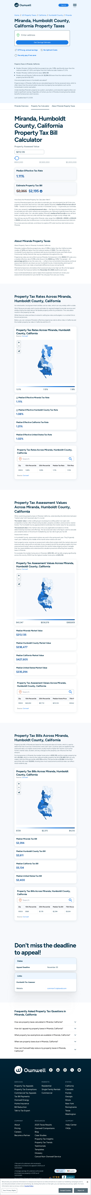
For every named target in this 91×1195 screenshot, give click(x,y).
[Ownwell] (22, 5)
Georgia (68, 1096)
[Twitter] (72, 1070)
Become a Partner (22, 1135)
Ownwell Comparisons (44, 1128)
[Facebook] (51, 1070)
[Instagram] (65, 1070)
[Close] (87, 1182)
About (17, 1125)
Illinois (68, 1100)
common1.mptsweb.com (56, 988)
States (68, 1082)
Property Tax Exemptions (25, 1089)
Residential (46, 1086)
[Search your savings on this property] (70, 459)
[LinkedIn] (58, 1070)
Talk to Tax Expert (22, 1110)
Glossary (38, 1153)
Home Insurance (21, 1103)
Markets (45, 1082)
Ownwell (25, 336)
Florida (68, 1093)
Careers (17, 1132)
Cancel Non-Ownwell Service (48, 1156)
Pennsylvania (71, 1107)
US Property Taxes (29, 15)
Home (16, 15)
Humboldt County (56, 15)
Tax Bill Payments (22, 1096)
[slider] (17, 158)
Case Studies (40, 1135)
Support (69, 1121)
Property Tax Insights (44, 1139)
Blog (37, 1132)
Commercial (47, 1093)
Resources (40, 1121)
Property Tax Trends (43, 1142)
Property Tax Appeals (23, 1086)
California (42, 15)
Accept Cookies (65, 1190)
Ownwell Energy (21, 1100)
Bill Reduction (20, 1107)
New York (69, 1103)
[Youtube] (79, 1070)
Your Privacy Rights (9, 1190)
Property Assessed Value (26, 146)
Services (18, 1082)
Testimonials (40, 1146)
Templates (39, 1149)
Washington (70, 1114)
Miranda (68, 15)
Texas (67, 1110)
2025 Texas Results (43, 1125)
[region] (45, 1186)
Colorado (69, 1089)
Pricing (17, 1128)
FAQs (68, 1128)
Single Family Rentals (51, 1089)
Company (18, 1121)
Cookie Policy (28, 1186)
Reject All (81, 1190)
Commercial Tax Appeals (25, 1093)
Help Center (71, 1125)
